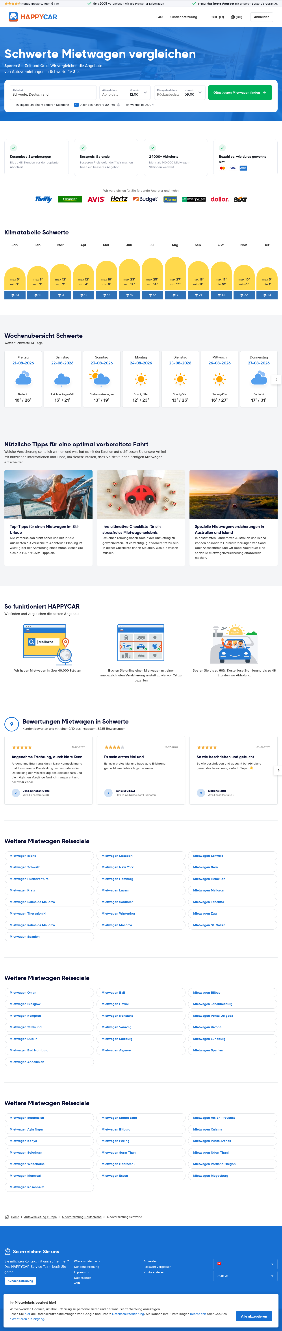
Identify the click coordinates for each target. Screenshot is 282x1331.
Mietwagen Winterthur (118, 913)
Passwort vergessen (157, 1267)
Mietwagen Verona (207, 1027)
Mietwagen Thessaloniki (28, 913)
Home (15, 1217)
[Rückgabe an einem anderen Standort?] (12, 105)
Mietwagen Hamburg (117, 878)
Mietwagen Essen (115, 1175)
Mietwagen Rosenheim (27, 1187)
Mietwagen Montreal (25, 1175)
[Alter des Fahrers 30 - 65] (76, 105)
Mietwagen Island (23, 855)
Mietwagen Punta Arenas (212, 1140)
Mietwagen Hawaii (116, 1004)
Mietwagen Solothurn (26, 1152)
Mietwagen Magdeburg (210, 1175)
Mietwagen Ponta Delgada (213, 1015)
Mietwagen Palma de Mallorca (32, 902)
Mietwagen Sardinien (118, 902)
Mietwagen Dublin (23, 1038)
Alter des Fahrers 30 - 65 (97, 105)
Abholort (18, 90)
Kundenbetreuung (183, 17)
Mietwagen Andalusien (27, 1062)
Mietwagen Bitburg (116, 1129)
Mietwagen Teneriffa (208, 902)
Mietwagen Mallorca (208, 890)
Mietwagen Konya (23, 1140)
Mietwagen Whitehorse (27, 1164)
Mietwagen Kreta (22, 890)
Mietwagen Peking (116, 1140)
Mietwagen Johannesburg (212, 1004)
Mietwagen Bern (205, 867)
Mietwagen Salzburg (117, 1038)
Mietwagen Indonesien (27, 1117)
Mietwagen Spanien (25, 936)
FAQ (159, 17)
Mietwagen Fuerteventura (29, 878)
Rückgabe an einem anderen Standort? (42, 105)
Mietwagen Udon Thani (211, 1152)
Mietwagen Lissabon (117, 855)
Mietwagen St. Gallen (209, 925)
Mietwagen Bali (113, 992)
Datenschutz (82, 1278)
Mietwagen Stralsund (26, 1027)
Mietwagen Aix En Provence (214, 1117)
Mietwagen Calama (207, 1129)
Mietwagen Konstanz (117, 1015)
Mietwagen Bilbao (207, 992)
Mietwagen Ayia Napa (26, 1129)
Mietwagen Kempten (25, 1015)
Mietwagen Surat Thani (119, 1152)
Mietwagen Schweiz (208, 855)
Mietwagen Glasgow (25, 1004)
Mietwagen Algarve (116, 1050)
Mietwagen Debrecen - (118, 1164)
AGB (77, 1283)
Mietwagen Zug (205, 913)
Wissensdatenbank (87, 1261)
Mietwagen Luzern (115, 890)
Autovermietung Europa (40, 1217)
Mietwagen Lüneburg (209, 1038)
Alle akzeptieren (254, 1316)
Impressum (81, 1272)
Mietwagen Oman (23, 992)
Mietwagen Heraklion (209, 878)
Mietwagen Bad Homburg (29, 1050)
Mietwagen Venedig (117, 1027)
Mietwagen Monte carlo (119, 1117)
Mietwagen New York (118, 867)
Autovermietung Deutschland (82, 1217)
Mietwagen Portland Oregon (214, 1164)
